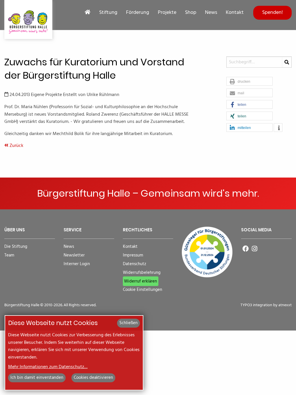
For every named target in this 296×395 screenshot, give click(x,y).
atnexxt (285, 305)
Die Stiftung (15, 247)
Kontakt (235, 13)
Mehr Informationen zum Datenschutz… (48, 367)
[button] (249, 81)
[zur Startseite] (28, 19)
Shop (190, 13)
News (211, 13)
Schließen (128, 323)
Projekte (167, 13)
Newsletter (74, 255)
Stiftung (108, 13)
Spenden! (272, 12)
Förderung (137, 13)
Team (9, 255)
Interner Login (77, 264)
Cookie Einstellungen (142, 290)
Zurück (15, 145)
